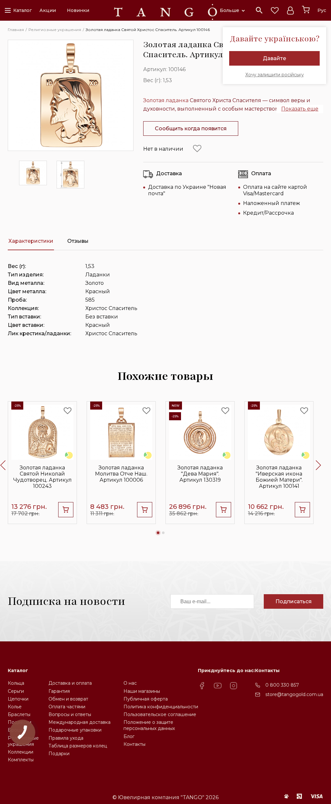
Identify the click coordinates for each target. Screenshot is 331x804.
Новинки (78, 10)
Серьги (16, 691)
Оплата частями (66, 707)
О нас (130, 683)
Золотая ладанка (165, 100)
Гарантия (59, 691)
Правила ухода (65, 738)
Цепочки (18, 699)
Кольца (16, 683)
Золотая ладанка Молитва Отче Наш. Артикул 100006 (121, 474)
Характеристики (30, 241)
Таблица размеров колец (77, 746)
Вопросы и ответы (69, 714)
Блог (128, 736)
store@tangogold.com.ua (294, 694)
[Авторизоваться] (290, 10)
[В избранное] (197, 149)
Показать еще (299, 109)
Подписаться (293, 601)
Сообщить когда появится (191, 128)
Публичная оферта (145, 699)
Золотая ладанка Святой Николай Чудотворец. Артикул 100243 (42, 477)
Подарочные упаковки (74, 730)
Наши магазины (141, 691)
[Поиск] (259, 10)
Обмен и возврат (68, 699)
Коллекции (20, 752)
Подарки (58, 753)
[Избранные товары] (274, 10)
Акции (47, 10)
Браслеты (19, 714)
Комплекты (21, 760)
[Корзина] (305, 9)
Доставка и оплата (70, 683)
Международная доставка (79, 722)
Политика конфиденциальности (160, 707)
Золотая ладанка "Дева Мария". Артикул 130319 (200, 474)
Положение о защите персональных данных (149, 725)
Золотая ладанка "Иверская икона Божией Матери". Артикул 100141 (279, 477)
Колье (15, 707)
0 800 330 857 (282, 685)
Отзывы (78, 241)
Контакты (134, 744)
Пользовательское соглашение (159, 714)
